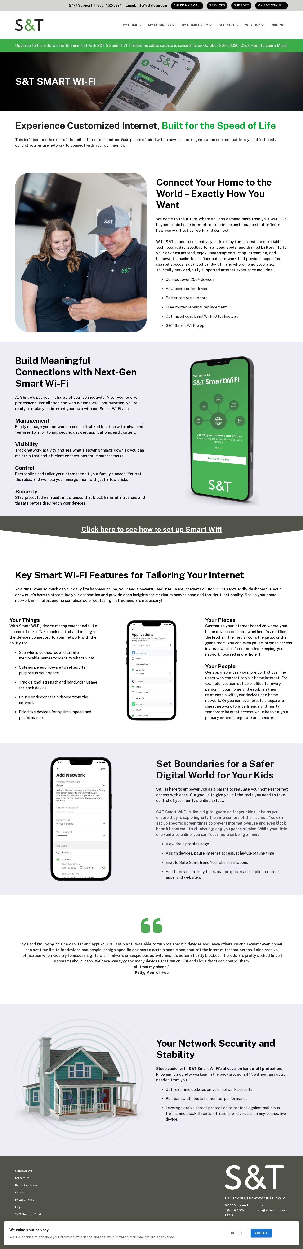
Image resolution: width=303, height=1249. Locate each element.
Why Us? (252, 25)
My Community (194, 25)
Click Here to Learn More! (264, 45)
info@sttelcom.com (152, 5)
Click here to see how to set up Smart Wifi (151, 529)
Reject (237, 1233)
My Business (159, 25)
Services (217, 5)
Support (241, 5)
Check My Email (187, 5)
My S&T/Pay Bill (271, 5)
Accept (261, 1233)
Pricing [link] (278, 25)
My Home (130, 25)
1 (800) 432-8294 (108, 5)
